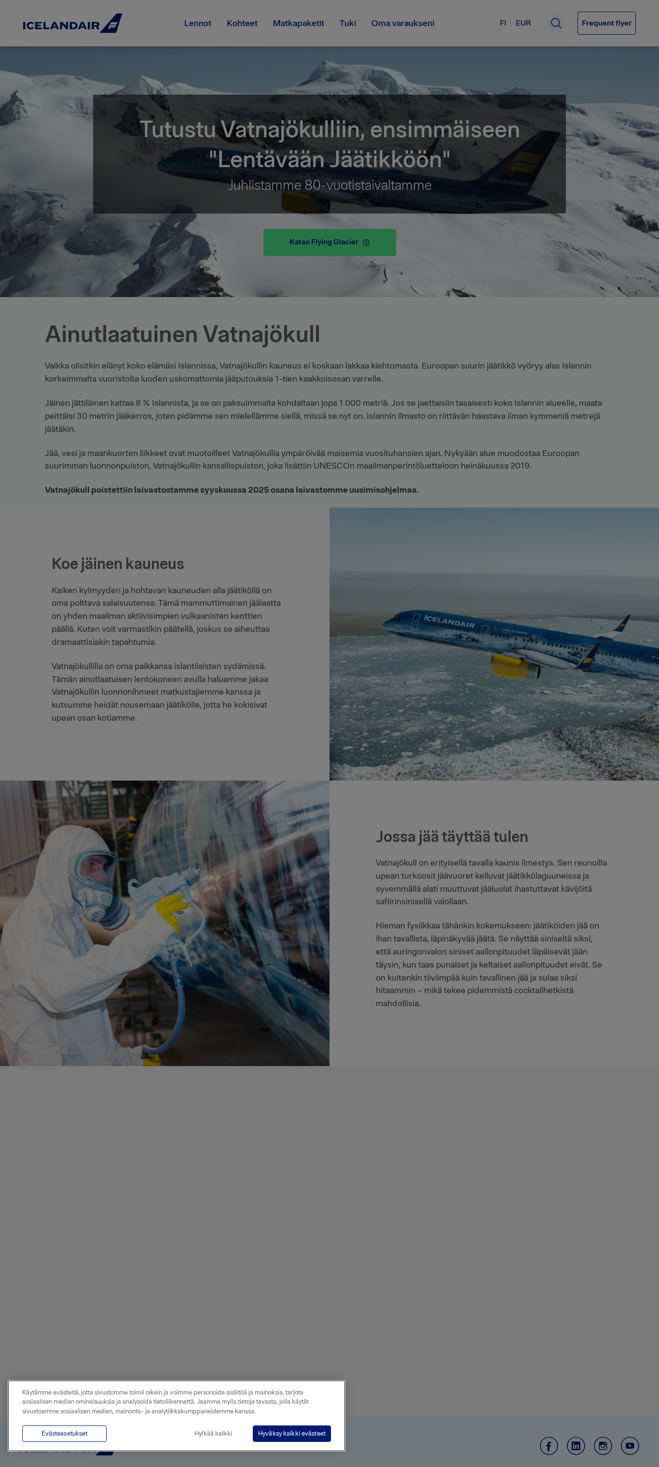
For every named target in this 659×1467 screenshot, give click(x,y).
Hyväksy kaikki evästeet (292, 1433)
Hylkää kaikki (213, 1433)
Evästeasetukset (64, 1433)
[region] (176, 1416)
